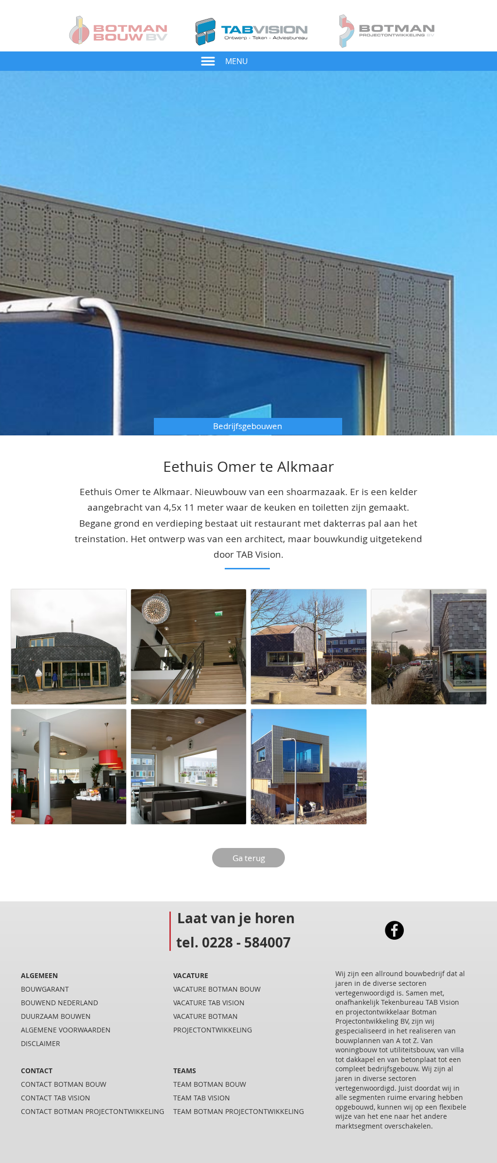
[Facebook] (394, 930)
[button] (208, 61)
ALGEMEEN (39, 975)
